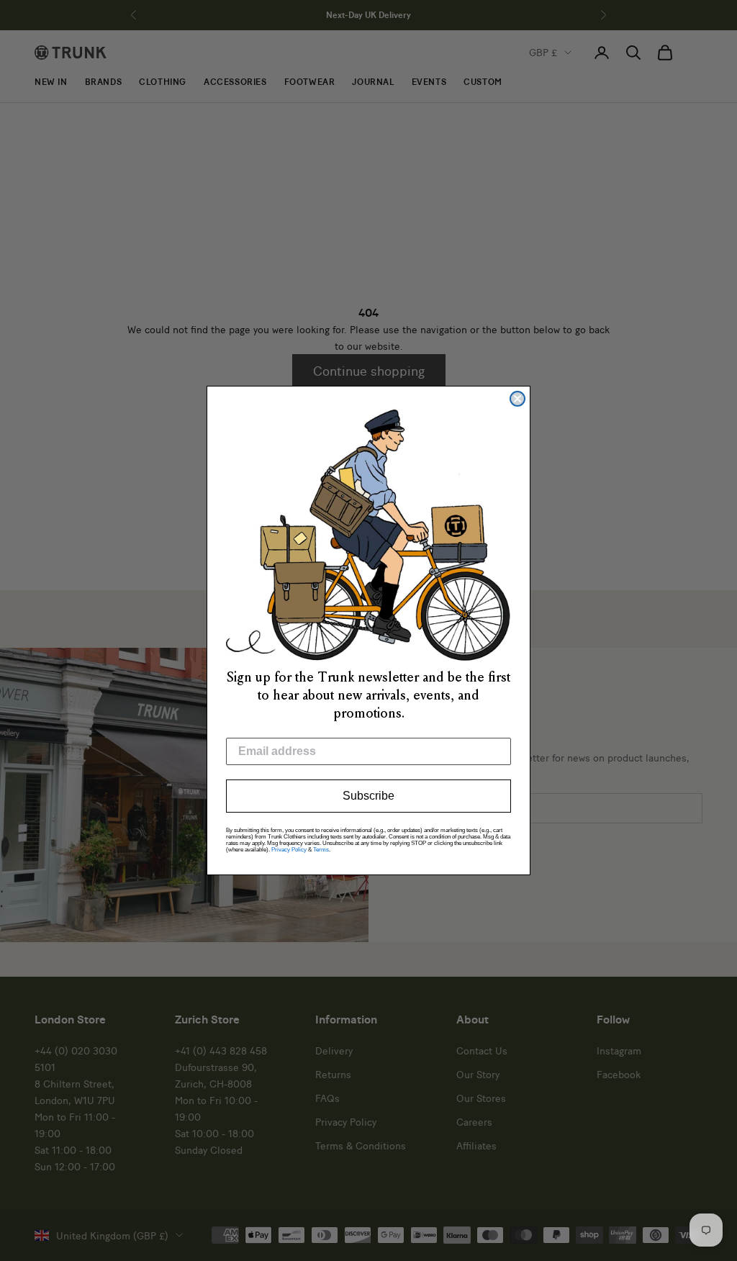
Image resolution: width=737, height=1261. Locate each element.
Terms (321, 849)
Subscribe (368, 796)
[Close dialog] (517, 399)
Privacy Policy (289, 849)
